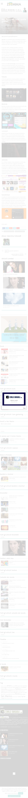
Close (24, 408)
